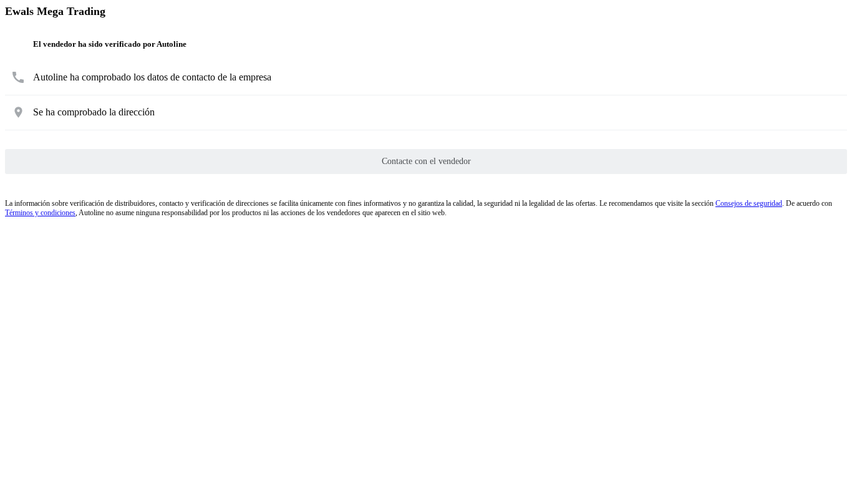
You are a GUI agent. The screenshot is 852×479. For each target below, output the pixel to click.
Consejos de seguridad (748, 203)
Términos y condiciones (40, 212)
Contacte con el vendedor (426, 161)
